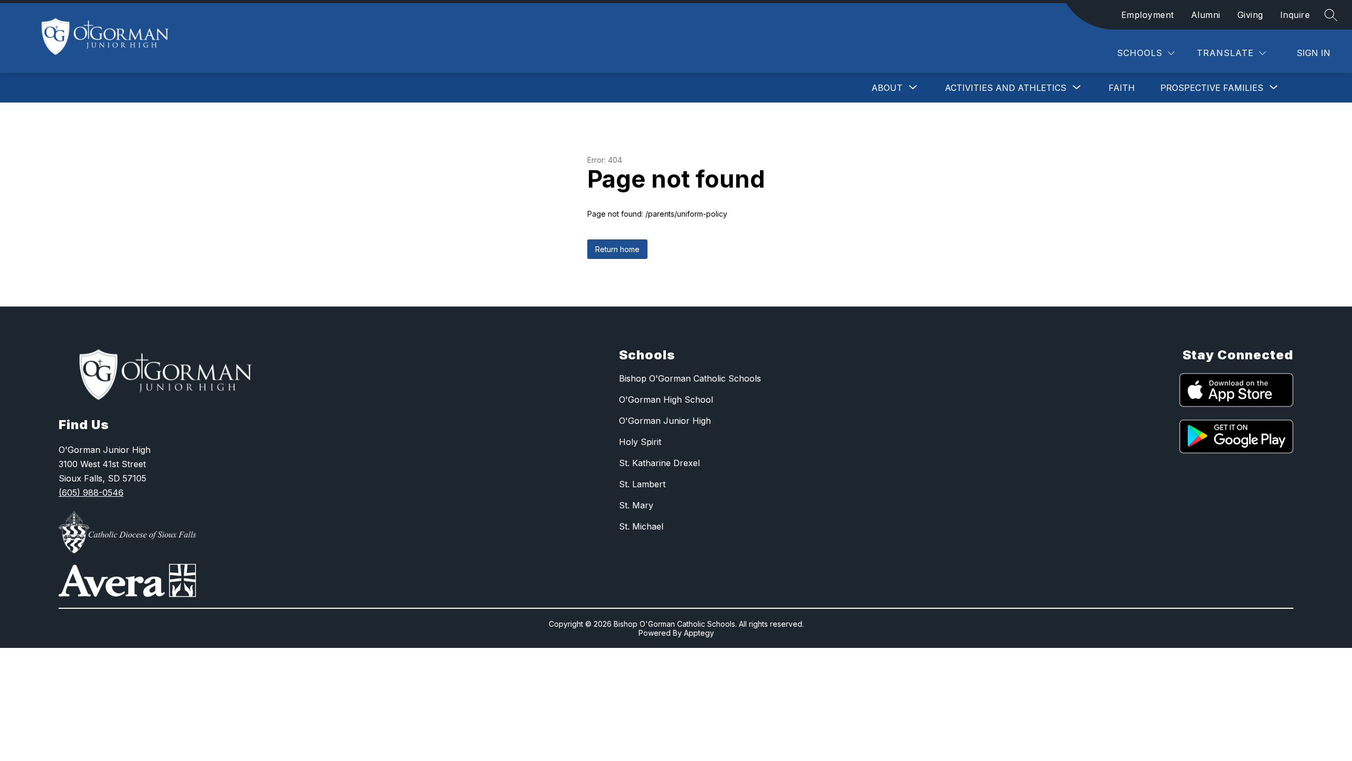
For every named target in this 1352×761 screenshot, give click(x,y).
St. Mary (636, 505)
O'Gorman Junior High (665, 420)
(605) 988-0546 (91, 492)
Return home (617, 249)
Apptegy (699, 632)
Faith (1122, 87)
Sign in (1313, 53)
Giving (1250, 15)
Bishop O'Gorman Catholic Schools (690, 378)
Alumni (1205, 15)
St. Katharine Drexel (659, 463)
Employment (1147, 15)
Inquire (1295, 15)
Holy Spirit (640, 442)
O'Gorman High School (666, 399)
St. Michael (641, 526)
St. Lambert (642, 484)
